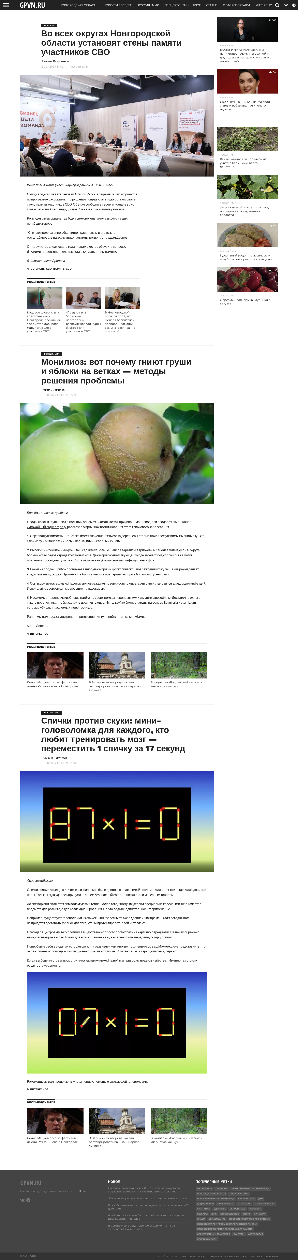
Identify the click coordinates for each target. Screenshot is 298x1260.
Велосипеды (237, 1208)
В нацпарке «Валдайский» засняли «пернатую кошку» (177, 684)
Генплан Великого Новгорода (250, 1188)
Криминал (203, 1208)
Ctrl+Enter (80, 1191)
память (59, 268)
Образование (217, 1219)
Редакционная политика (228, 1256)
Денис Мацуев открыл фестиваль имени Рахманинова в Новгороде (52, 684)
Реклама (256, 1256)
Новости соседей (118, 5)
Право (201, 1219)
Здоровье (220, 1208)
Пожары (202, 1214)
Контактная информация (189, 1256)
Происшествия (239, 1193)
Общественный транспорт (213, 1234)
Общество (222, 1188)
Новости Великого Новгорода (215, 1198)
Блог (196, 5)
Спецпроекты (175, 5)
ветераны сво (41, 268)
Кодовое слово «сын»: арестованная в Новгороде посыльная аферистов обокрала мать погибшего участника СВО (44, 322)
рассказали (57, 616)
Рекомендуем (37, 1081)
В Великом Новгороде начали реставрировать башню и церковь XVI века (115, 686)
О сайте (163, 1256)
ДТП (260, 1198)
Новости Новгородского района (249, 1219)
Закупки (239, 1234)
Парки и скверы (264, 1203)
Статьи (211, 5)
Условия (272, 1256)
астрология (255, 1234)
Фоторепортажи (236, 5)
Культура (259, 1214)
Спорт (246, 1214)
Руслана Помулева (54, 757)
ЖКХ (214, 1214)
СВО (69, 268)
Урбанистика (246, 1198)
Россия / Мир (148, 5)
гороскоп (255, 1208)
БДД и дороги (205, 1203)
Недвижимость (206, 1239)
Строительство (229, 1214)
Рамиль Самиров (53, 389)
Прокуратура (226, 1203)
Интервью (264, 5)
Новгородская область (78, 5)
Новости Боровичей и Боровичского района (224, 1229)
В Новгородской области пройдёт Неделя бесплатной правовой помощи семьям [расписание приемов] (120, 322)
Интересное (39, 633)
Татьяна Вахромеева (56, 61)
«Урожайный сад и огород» (46, 527)
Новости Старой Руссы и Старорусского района (227, 1224)
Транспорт (244, 1203)
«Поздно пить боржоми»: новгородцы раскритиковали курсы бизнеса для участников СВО (83, 322)
